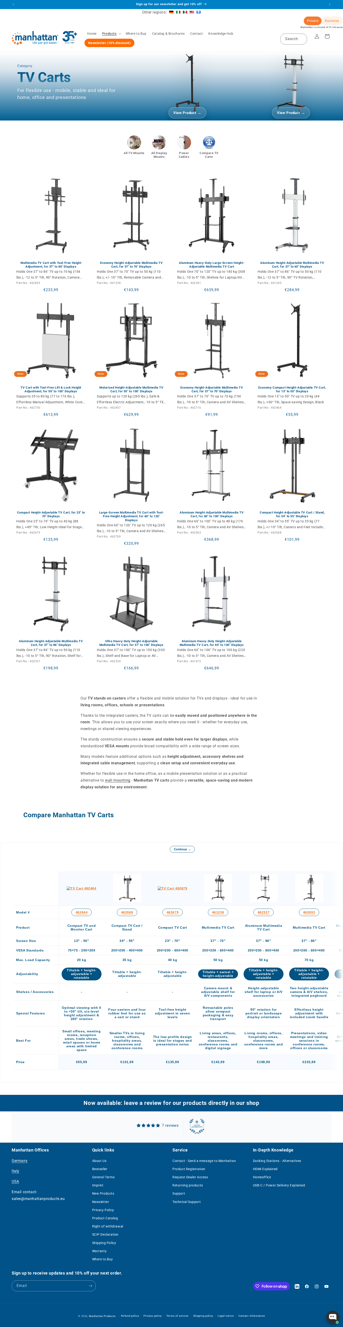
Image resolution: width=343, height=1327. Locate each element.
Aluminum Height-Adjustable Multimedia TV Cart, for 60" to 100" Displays (212, 514)
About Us (99, 1161)
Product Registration (188, 1169)
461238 (218, 912)
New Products (103, 1193)
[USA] (191, 12)
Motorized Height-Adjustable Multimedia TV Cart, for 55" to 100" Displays (131, 389)
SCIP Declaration (105, 1234)
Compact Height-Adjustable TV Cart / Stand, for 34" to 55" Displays (292, 514)
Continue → (182, 849)
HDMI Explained (265, 1169)
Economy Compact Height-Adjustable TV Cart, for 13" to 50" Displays (292, 389)
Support (178, 1193)
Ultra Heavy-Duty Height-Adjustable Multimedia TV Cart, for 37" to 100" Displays (131, 643)
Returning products (187, 1185)
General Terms (103, 1177)
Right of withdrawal (107, 1226)
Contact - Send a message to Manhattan (204, 1161)
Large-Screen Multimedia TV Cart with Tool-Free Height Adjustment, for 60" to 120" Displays (131, 516)
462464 (82, 912)
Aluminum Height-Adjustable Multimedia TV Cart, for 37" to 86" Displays (51, 643)
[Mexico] (185, 12)
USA (15, 1181)
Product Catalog (105, 1218)
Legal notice (226, 1315)
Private (312, 21)
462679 (173, 912)
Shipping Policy (104, 1243)
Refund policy (130, 1315)
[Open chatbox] (332, 1317)
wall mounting (117, 780)
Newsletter (100, 1202)
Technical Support (186, 1202)
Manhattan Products (102, 1316)
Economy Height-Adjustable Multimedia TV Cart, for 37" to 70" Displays (131, 265)
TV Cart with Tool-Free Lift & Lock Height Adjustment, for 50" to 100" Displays (51, 389)
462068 (127, 912)
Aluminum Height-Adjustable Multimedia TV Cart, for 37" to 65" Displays (292, 265)
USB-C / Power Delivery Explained (279, 1185)
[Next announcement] (330, 4)
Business (332, 21)
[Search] (302, 39)
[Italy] (178, 12)
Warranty (99, 1251)
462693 (309, 912)
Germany (20, 1160)
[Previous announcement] (13, 4)
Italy (15, 1171)
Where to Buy (102, 1259)
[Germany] (171, 12)
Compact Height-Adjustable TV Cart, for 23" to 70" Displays (51, 514)
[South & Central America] (198, 12)
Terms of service (177, 1315)
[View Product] (187, 82)
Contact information (251, 1315)
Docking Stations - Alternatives (277, 1161)
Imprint (98, 1185)
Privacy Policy (103, 1210)
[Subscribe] (90, 1285)
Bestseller (100, 1169)
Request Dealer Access (190, 1177)
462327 (264, 912)
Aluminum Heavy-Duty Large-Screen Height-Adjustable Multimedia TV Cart (211, 265)
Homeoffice (262, 1177)
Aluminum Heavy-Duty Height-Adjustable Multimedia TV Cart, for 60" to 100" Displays (212, 643)
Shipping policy (203, 1315)
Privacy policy (153, 1315)
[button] (111, 33)
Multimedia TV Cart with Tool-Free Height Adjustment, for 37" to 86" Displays (51, 265)
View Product (184, 113)
